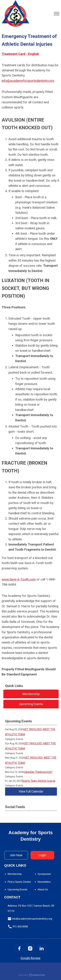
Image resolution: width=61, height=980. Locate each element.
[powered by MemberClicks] (30, 975)
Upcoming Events (17, 889)
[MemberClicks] (15, 13)
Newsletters (44, 881)
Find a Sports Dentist (19, 881)
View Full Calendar (31, 791)
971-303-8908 (20, 926)
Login (42, 855)
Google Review (30, 958)
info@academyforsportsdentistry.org (28, 81)
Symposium (44, 873)
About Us (43, 889)
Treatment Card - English (20, 54)
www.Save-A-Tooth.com (19, 579)
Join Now (16, 855)
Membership (15, 873)
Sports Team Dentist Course (38, 780)
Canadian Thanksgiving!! (38, 772)
